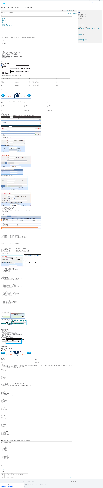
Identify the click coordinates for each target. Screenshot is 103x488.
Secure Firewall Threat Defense (82, 40)
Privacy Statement (3, 486)
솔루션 (3, 26)
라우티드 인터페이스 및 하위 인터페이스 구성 (7, 25)
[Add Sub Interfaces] (21, 135)
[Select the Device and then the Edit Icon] (21, 123)
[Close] (22, 484)
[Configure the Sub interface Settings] (13, 152)
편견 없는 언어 (70, 13)
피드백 (87, 24)
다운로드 (71, 10)
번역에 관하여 (75, 13)
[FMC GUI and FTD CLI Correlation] (21, 266)
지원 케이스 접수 (80, 34)
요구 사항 (3, 19)
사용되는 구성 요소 (4, 20)
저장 (64, 10)
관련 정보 (2, 33)
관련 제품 (3, 21)
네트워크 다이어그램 (4, 24)
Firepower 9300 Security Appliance (83, 39)
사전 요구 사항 (3, 18)
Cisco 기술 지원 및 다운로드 (5, 469)
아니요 (82, 24)
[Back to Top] (70, 477)
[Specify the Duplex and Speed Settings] (14, 189)
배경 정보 (2, 22)
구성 (1, 23)
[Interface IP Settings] (12, 174)
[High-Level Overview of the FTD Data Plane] (13, 318)
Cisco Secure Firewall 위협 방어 (5, 468)
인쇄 (75, 10)
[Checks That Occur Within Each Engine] (14, 324)
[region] (12, 485)
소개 (1, 17)
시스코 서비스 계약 (81, 35)
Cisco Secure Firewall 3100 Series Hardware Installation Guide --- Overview (90, 28)
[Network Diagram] (16, 98)
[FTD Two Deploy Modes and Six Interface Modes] (15, 73)
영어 (67, 10)
